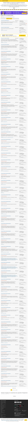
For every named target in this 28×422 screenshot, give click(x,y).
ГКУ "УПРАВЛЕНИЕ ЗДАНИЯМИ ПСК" (5, 64)
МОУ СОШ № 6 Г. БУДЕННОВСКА (4, 327)
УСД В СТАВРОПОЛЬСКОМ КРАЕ (4, 100)
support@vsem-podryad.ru (25, 410)
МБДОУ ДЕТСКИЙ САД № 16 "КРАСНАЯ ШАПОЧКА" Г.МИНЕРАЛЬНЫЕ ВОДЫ (8, 386)
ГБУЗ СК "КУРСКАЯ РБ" (3, 184)
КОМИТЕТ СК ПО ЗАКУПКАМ (4, 30)
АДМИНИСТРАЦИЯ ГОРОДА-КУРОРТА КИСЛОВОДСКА (6, 24)
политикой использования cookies (14, 420)
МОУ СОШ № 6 (2, 244)
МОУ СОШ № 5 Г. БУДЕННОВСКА (4, 115)
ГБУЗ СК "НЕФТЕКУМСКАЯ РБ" (4, 157)
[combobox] (10, 17)
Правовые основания (3, 416)
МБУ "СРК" (2, 378)
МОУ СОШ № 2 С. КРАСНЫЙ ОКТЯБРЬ (5, 319)
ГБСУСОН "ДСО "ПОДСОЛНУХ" (4, 298)
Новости (1, 415)
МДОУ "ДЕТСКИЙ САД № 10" (4, 371)
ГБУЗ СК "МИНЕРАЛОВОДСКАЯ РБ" (4, 150)
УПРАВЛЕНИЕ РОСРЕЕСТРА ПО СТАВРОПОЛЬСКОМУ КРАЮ (7, 137)
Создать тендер (4, 18)
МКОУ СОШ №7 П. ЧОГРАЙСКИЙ (4, 305)
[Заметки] (15, 20)
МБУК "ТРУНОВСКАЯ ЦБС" (3, 178)
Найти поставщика (10, 18)
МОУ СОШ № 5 (2, 221)
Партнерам (2, 417)
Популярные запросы (3, 414)
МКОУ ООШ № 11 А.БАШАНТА (4, 356)
